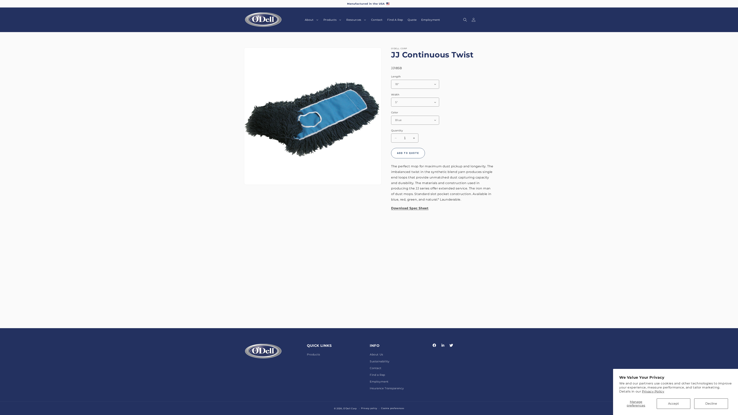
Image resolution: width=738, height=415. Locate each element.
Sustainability (379, 361)
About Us (376, 354)
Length (396, 76)
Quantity (397, 130)
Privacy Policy (653, 391)
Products (313, 354)
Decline (711, 403)
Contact (375, 368)
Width (395, 94)
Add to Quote (408, 153)
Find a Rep (377, 375)
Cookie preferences (392, 408)
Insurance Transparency (387, 388)
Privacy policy (369, 408)
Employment (379, 381)
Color (394, 112)
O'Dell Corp (350, 408)
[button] (312, 20)
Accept (673, 403)
